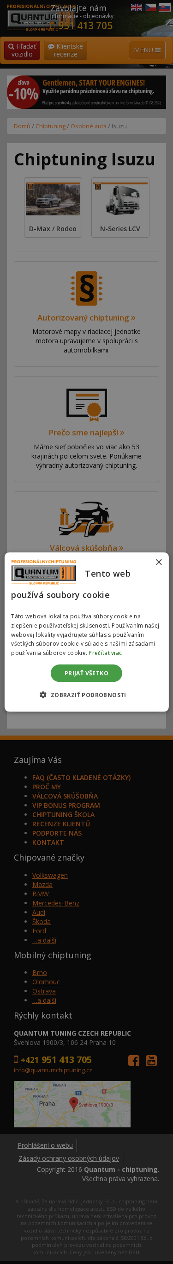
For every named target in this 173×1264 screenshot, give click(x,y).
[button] (86, 694)
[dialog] (86, 632)
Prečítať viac (105, 653)
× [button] (158, 562)
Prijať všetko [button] (86, 673)
